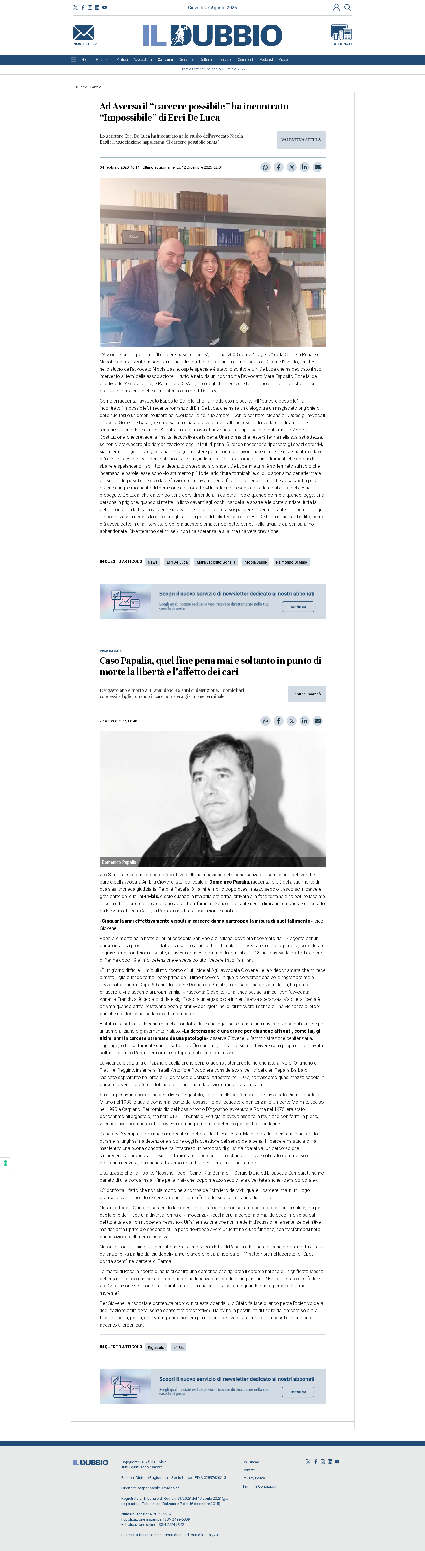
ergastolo (156, 1347)
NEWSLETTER (85, 43)
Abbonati (343, 44)
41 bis (178, 1347)
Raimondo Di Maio (291, 562)
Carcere (95, 87)
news (153, 562)
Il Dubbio (80, 87)
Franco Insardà (307, 694)
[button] (337, 7)
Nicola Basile (256, 562)
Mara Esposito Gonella (216, 562)
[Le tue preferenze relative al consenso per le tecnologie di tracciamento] (5, 1163)
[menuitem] (86, 60)
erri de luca (177, 562)
